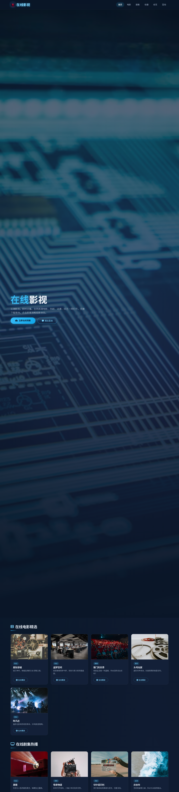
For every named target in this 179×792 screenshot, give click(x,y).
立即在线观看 (25, 320)
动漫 (146, 4)
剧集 (138, 4)
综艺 (155, 4)
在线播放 (21, 680)
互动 (164, 4)
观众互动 (49, 320)
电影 (129, 4)
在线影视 (23, 4)
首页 (120, 4)
